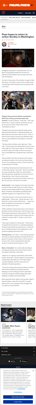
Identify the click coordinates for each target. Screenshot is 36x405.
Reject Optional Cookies (18, 397)
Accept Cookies (18, 401)
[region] (18, 386)
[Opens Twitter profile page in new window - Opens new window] (9, 46)
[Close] (33, 371)
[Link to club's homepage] (3, 12)
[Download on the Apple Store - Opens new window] (12, 361)
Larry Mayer (11, 42)
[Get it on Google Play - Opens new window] (23, 362)
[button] (18, 58)
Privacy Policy (21, 388)
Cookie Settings (18, 392)
